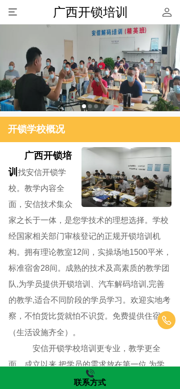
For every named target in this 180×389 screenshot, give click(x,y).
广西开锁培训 (90, 12)
